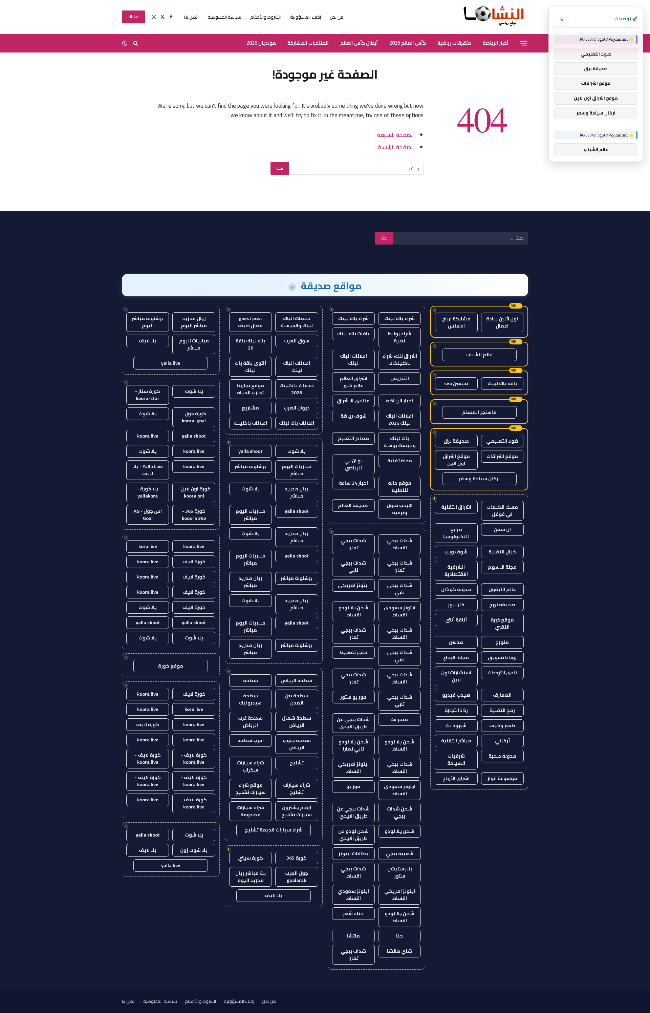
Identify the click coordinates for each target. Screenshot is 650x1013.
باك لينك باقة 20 (250, 344)
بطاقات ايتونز (353, 853)
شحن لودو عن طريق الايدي (353, 835)
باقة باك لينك (502, 383)
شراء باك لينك (399, 318)
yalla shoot (250, 451)
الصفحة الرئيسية (396, 147)
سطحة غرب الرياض (250, 722)
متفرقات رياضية (454, 43)
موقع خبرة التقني (502, 623)
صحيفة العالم (353, 505)
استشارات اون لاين (456, 676)
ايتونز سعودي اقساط (399, 611)
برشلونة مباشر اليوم (148, 322)
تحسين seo (456, 383)
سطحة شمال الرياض (296, 722)
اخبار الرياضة (399, 400)
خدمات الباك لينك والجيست (297, 322)
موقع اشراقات (502, 456)
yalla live (170, 363)
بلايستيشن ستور (399, 872)
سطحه (250, 680)
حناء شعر (353, 913)
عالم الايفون (502, 589)
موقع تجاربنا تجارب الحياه (250, 389)
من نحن (337, 17)
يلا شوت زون (194, 850)
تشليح (297, 762)
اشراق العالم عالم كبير (353, 382)
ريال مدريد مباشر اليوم (194, 322)
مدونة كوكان (456, 589)
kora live (147, 546)
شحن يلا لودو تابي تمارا (353, 745)
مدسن (456, 642)
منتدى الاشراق (353, 400)
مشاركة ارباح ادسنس (456, 322)
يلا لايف (273, 895)
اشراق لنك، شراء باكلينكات (399, 359)
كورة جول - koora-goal (193, 417)
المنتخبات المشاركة (308, 43)
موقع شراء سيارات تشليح (250, 789)
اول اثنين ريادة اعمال (502, 322)
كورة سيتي (250, 857)
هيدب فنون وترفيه (400, 509)
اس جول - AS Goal (148, 515)
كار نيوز (456, 604)
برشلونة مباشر (250, 466)
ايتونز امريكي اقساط (353, 768)
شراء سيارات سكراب (250, 766)
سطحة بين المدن (296, 699)
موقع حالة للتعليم (399, 486)
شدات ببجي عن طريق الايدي (353, 723)
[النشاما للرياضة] (494, 17)
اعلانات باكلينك (250, 423)
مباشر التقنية (456, 740)
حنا (399, 935)
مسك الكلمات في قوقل (502, 511)
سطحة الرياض (296, 680)
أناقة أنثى (456, 619)
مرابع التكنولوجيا (456, 533)
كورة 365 (296, 857)
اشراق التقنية (456, 507)
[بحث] (135, 43)
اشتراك (133, 17)
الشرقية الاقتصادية (456, 570)
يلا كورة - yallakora (147, 492)
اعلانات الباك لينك (353, 359)
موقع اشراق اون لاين (456, 460)
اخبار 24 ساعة (353, 483)
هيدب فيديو (456, 695)
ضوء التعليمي (502, 441)
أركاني (502, 740)
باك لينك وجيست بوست (400, 442)
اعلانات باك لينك (296, 423)
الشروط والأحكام (265, 17)
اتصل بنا (191, 17)
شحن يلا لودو (399, 831)
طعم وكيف (502, 725)
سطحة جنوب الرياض (297, 744)
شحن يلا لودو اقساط (353, 611)
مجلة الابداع (456, 657)
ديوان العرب (297, 407)
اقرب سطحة (250, 740)
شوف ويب (456, 551)
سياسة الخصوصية (224, 17)
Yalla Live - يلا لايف (148, 470)
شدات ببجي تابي (353, 566)
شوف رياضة (353, 415)
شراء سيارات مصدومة (250, 811)
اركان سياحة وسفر (479, 478)
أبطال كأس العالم (359, 43)
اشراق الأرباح (456, 778)
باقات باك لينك (353, 333)
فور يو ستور (353, 697)
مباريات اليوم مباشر (296, 470)
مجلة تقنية (399, 460)
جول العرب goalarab (296, 877)
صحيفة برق (456, 441)
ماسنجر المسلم (479, 412)
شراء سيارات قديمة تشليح (274, 829)
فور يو (353, 786)
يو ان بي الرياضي (353, 464)
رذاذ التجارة (456, 710)
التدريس (399, 378)
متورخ (502, 642)
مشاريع (250, 407)
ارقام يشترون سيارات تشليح (296, 811)
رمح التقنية (502, 710)
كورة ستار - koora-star (147, 395)
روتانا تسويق (502, 657)
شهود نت (456, 725)
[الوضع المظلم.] (125, 43)
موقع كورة (170, 665)
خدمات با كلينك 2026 (296, 389)
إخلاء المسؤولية (305, 17)
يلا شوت (296, 451)
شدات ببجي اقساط (399, 544)
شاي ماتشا (399, 951)
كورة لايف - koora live (194, 758)
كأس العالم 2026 (407, 43)
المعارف (502, 695)
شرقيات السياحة (456, 759)
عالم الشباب (479, 354)
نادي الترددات (502, 672)
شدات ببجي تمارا (353, 544)
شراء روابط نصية (399, 337)
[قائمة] (523, 43)
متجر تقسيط (353, 652)
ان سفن (502, 529)
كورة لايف (193, 561)
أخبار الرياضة (495, 43)
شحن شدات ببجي (399, 812)
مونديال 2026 (261, 43)
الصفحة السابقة (395, 134)
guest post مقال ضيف (250, 322)
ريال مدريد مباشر (296, 492)
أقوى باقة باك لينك (250, 367)
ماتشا (353, 935)
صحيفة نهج (502, 604)
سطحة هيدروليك (250, 699)
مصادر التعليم (353, 438)
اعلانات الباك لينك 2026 (399, 419)
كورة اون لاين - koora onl (194, 492)
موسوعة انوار (502, 778)
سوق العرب (296, 340)
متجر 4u (399, 719)
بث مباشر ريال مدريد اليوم (250, 877)
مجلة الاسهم (502, 567)
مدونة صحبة (502, 756)
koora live (147, 435)
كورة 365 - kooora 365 (194, 515)
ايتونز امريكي (353, 585)
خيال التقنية (502, 551)
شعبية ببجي (399, 853)
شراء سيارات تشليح (296, 789)
